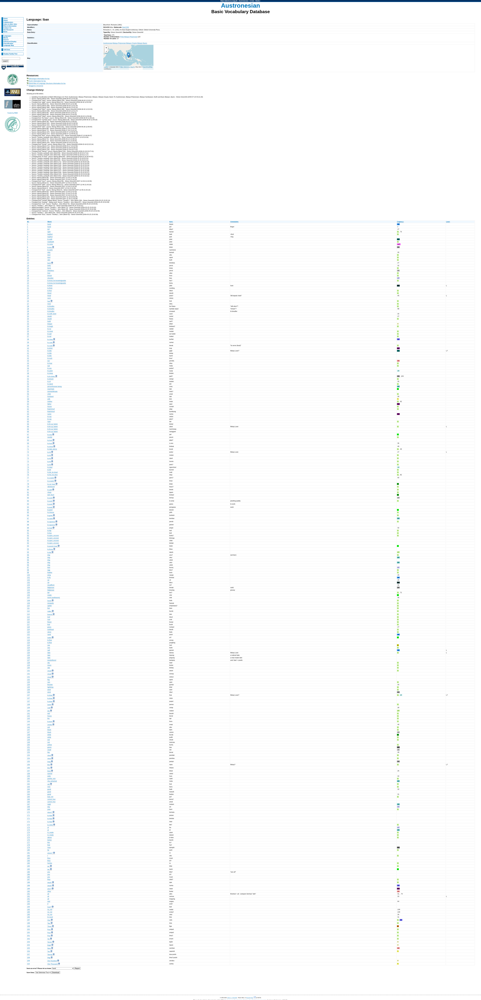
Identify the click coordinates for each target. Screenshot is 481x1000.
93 (28, 546)
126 (28, 653)
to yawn (50, 371)
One (48, 920)
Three (49, 926)
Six (48, 939)
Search (6, 40)
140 (28, 711)
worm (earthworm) (53, 597)
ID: (28, 222)
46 (28, 368)
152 (28, 750)
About (5, 20)
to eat (49, 336)
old (48, 784)
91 (28, 533)
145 (28, 724)
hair (48, 301)
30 (28, 316)
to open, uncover (53, 535)
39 (28, 342)
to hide (49, 815)
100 (28, 575)
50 (28, 379)
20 (28, 281)
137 (28, 695)
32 (28, 324)
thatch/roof (51, 409)
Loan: (448, 222)
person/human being (54, 386)
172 (28, 825)
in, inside (50, 832)
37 (28, 336)
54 (28, 389)
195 (28, 909)
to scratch (50, 478)
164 (28, 789)
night (49, 804)
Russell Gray (249, 997)
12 (28, 260)
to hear (49, 363)
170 (28, 812)
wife (48, 399)
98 (28, 570)
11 (28, 255)
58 (28, 399)
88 (28, 521)
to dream (50, 379)
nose (49, 304)
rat (48, 580)
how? (49, 907)
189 (28, 889)
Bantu (258, 1)
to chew (50, 339)
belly (49, 265)
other (49, 891)
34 (28, 329)
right (48, 232)
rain (48, 682)
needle (49, 437)
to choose (50, 512)
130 (28, 668)
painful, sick (51, 779)
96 (28, 555)
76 (28, 475)
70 (28, 446)
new (48, 787)
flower (49, 622)
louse (49, 601)
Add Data (6, 49)
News (5, 32)
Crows (252, 1)
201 (28, 935)
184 (28, 863)
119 (28, 629)
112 (28, 611)
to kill (49, 470)
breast (49, 275)
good (49, 789)
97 (28, 567)
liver (48, 273)
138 (28, 704)
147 (28, 730)
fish (48, 608)
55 (28, 391)
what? (49, 882)
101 (28, 577)
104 (28, 587)
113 (28, 614)
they (48, 879)
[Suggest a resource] (36, 86)
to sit (49, 381)
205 (28, 948)
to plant (49, 510)
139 (28, 707)
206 (28, 951)
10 (28, 252)
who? (49, 889)
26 (28, 301)
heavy (49, 716)
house (49, 406)
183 (28, 858)
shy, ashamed (52, 781)
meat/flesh (50, 585)
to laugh (50, 326)
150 (28, 745)
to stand (50, 384)
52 (28, 384)
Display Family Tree (10, 54)
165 (28, 797)
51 (28, 381)
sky (48, 663)
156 (28, 764)
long (48, 762)
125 (28, 650)
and (48, 901)
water (49, 638)
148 (28, 735)
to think (49, 286)
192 (28, 901)
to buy (49, 533)
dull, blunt (50, 495)
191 (28, 894)
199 (28, 926)
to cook (49, 343)
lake (48, 653)
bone (49, 268)
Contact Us (7, 28)
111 (28, 608)
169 (28, 809)
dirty (48, 252)
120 (28, 632)
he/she (49, 863)
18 (28, 275)
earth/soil (50, 629)
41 (28, 351)
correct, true (51, 799)
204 (28, 945)
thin (48, 765)
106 (28, 595)
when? (49, 812)
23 (28, 293)
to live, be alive (52, 475)
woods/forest (51, 660)
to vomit (50, 331)
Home (5, 18)
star (48, 668)
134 (28, 685)
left (48, 229)
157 (28, 771)
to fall (49, 552)
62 (28, 409)
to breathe (50, 306)
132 (28, 680)
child (49, 394)
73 (28, 467)
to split (49, 490)
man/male (50, 389)
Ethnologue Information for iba (39, 79)
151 (28, 747)
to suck (49, 358)
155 (28, 761)
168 (28, 807)
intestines (50, 270)
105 (28, 592)
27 (28, 304)
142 (28, 716)
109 (28, 603)
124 (28, 645)
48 (28, 373)
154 (28, 755)
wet (48, 713)
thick (49, 771)
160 (28, 779)
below (49, 840)
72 (28, 452)
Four (49, 929)
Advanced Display (9, 41)
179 (28, 847)
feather (49, 572)
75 (28, 472)
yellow (49, 745)
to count (50, 917)
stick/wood (51, 487)
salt (48, 650)
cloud (49, 671)
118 (28, 627)
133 (28, 682)
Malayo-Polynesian (119, 43)
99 (28, 572)
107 (28, 597)
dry (48, 711)
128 (28, 663)
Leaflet (106, 67)
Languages (7, 36)
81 (28, 492)
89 (28, 528)
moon (49, 665)
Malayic (140, 43)
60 (28, 404)
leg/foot (49, 234)
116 (28, 622)
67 (28, 434)
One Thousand (52, 964)
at (48, 827)
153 (28, 752)
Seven (49, 942)
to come (50, 244)
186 (28, 872)
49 (28, 376)
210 (28, 964)
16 (28, 270)
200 (28, 929)
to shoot (50, 447)
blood (49, 293)
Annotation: (234, 222)
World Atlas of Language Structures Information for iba (47, 83)
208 (28, 957)
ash (48, 727)
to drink (49, 348)
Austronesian (243, 1)
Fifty (48, 958)
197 (28, 920)
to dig (49, 530)
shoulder (50, 278)
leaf (48, 617)
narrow (49, 773)
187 (28, 879)
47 (28, 371)
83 (28, 498)
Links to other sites (10, 24)
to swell (50, 519)
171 (28, 815)
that (48, 845)
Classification (8, 43)
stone (49, 632)
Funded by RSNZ (13, 113)
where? (50, 853)
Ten (48, 951)
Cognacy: (400, 222)
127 (28, 660)
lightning (50, 687)
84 (28, 510)
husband (50, 396)
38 (28, 339)
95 (28, 552)
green (49, 747)
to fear (49, 291)
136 (28, 690)
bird (48, 567)
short (49, 755)
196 (28, 917)
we (48, 866)
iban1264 (125, 27)
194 (28, 907)
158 (28, 773)
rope (49, 421)
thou (48, 858)
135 (28, 687)
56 (28, 394)
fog (48, 680)
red (48, 740)
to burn (49, 722)
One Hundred (52, 961)
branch (49, 614)
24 (28, 296)
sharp (49, 492)
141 (28, 713)
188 (28, 882)
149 (28, 740)
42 (28, 358)
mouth (49, 316)
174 (28, 832)
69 (28, 440)
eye (48, 366)
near (49, 847)
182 (28, 856)
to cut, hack (51, 484)
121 (28, 634)
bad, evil (50, 797)
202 (28, 939)
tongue (49, 324)
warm (49, 705)
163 (28, 787)
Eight (49, 945)
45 (28, 366)
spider (49, 606)
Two (48, 923)
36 (28, 334)
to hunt (49, 440)
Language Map (8, 45)
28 (28, 306)
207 (28, 954)
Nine (49, 948)
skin (48, 260)
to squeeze (51, 522)
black (49, 730)
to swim (50, 250)
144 (28, 721)
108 (28, 600)
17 (28, 273)
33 (28, 326)
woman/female (52, 391)
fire (48, 718)
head (49, 296)
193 (28, 904)
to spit (49, 334)
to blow (49, 695)
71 (28, 449)
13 (28, 263)
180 (28, 850)
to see (49, 368)
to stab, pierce (52, 449)
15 (28, 268)
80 (28, 489)
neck (49, 298)
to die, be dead (52, 472)
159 (28, 776)
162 (28, 784)
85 (28, 512)
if (47, 904)
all (48, 894)
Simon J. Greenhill (232, 997)
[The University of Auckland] (12, 68)
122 (28, 637)
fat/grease (50, 587)
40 (28, 348)
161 (28, 781)
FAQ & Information (9, 26)
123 (28, 640)
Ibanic (145, 43)
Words (5, 38)
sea (48, 645)
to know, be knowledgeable (56, 281)
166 (28, 799)
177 (28, 842)
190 (28, 891)
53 (28, 386)
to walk (49, 239)
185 (28, 866)
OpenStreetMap (147, 67)
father (49, 404)
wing (49, 575)
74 (28, 470)
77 (28, 478)
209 (28, 961)
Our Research (8, 30)
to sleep (50, 373)
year (48, 809)
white (49, 735)
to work (49, 498)
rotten (49, 611)
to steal (49, 467)
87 (28, 518)
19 (28, 278)
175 (28, 837)
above (49, 837)
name (49, 414)
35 (28, 331)
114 (28, 617)
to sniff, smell (51, 314)
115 (28, 619)
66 (28, 424)
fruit (48, 624)
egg (48, 570)
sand (49, 634)
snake (49, 595)
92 (28, 535)
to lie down (51, 376)
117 (28, 624)
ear (48, 361)
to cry (49, 329)
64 (28, 416)
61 (28, 406)
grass (49, 627)
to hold (49, 528)
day (48, 807)
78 (28, 484)
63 (28, 414)
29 (28, 314)
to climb (50, 825)
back (49, 263)
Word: (49, 222)
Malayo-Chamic (131, 43)
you (48, 872)
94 (28, 549)
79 (28, 487)
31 (28, 321)
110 (28, 606)
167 (28, 804)
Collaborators (8, 22)
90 (28, 530)
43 (28, 361)
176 (28, 840)
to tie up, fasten (52, 424)
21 (28, 286)
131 (28, 671)
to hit (49, 452)
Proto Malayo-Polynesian (128, 37)
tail (48, 592)
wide (49, 776)
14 (28, 265)
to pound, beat (52, 546)
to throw (50, 549)
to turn (49, 247)
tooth (49, 321)
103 (28, 585)
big (48, 752)
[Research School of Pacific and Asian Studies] (12, 93)
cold (48, 708)
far (48, 850)
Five (48, 936)
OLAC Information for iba (37, 81)
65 (28, 421)
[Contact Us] (255, 997)
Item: (171, 222)
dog (48, 555)
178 (28, 845)
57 (28, 396)
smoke (49, 725)
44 (28, 363)
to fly (49, 577)
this (48, 842)
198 (28, 923)
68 (28, 437)
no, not (49, 909)
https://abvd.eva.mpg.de (228, 1)
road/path (50, 242)
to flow (49, 640)
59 (28, 401)
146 (28, 727)
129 (28, 665)
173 (28, 827)
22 (28, 291)
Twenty (49, 955)
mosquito (50, 603)
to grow (49, 515)
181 (28, 853)
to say (49, 416)
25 (28, 298)
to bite (49, 351)
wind (49, 690)
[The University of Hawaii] (12, 80)
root (48, 619)
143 (28, 718)
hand (49, 224)
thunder (50, 685)
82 (28, 495)
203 (28, 942)
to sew (49, 435)
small (49, 750)
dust (48, 255)
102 (28, 580)
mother (49, 401)
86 (28, 515)
